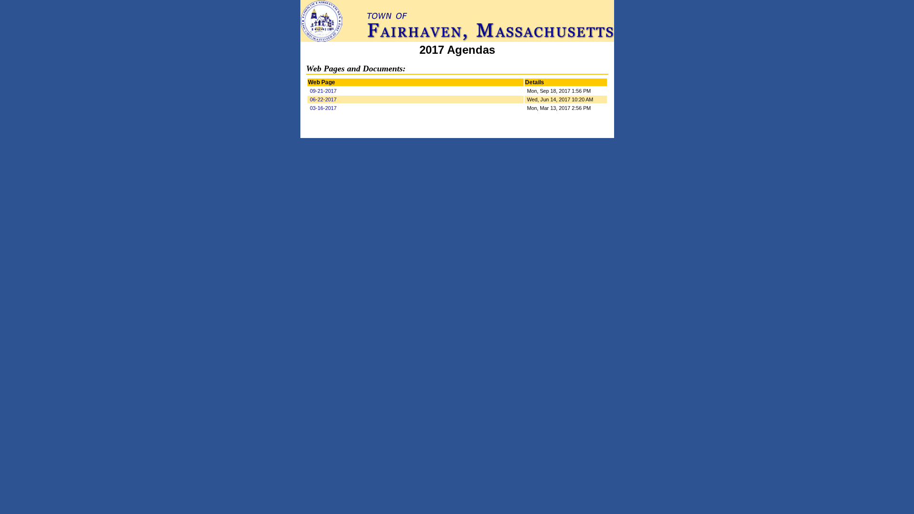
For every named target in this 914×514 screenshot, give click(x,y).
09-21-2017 (323, 91)
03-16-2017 (323, 108)
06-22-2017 (323, 99)
